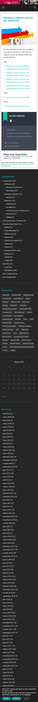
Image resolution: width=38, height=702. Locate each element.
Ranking (26, 133)
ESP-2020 (18, 319)
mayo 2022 (7, 477)
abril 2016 (6, 676)
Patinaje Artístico (15, 343)
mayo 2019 (7, 570)
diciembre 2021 (8, 493)
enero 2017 (7, 652)
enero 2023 (7, 453)
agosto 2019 (7, 560)
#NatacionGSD (16, 295)
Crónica (29, 312)
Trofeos (5, 350)
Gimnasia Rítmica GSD (9, 326)
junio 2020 (6, 526)
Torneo (5, 347)
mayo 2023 (7, 440)
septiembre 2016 (9, 666)
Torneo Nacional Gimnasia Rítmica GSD (21, 347)
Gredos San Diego (8, 329)
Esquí (25, 319)
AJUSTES (27, 695)
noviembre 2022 (8, 460)
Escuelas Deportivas (10, 224)
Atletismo (8, 184)
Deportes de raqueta (12, 240)
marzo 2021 (7, 510)
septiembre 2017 (9, 633)
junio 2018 (6, 603)
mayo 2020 (7, 530)
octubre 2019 (8, 553)
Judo (14, 333)
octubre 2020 (8, 523)
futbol (31, 319)
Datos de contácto (13, 187)
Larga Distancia (23, 333)
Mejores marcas (12, 136)
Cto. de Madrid (18, 316)
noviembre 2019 (8, 550)
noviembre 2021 (8, 497)
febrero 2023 (7, 450)
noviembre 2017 (8, 626)
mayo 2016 (7, 672)
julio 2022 (6, 470)
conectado (25, 156)
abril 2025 (6, 420)
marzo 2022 (7, 483)
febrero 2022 (7, 487)
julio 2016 (6, 669)
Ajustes (26, 698)
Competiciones (7, 312)
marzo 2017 (7, 646)
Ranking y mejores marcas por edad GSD (18, 19)
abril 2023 (6, 444)
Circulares (9, 207)
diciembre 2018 (8, 586)
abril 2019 (6, 573)
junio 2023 (6, 437)
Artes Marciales (10, 230)
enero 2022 (7, 490)
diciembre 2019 (8, 546)
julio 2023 (6, 434)
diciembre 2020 (8, 516)
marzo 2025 (7, 424)
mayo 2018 (7, 606)
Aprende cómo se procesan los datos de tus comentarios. (17, 165)
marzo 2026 (7, 417)
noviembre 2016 (8, 659)
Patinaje (7, 254)
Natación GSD (15, 340)
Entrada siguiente (13, 146)
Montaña (6, 264)
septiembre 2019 (9, 556)
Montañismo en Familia (21, 336)
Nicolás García (26, 340)
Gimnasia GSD (7, 322)
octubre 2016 (8, 662)
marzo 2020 (7, 536)
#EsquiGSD (6, 295)
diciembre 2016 (8, 656)
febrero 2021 (7, 513)
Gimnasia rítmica (19, 322)
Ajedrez (7, 227)
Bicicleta (8, 237)
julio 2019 (6, 563)
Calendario (10, 204)
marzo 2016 (7, 679)
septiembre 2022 (9, 467)
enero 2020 (7, 543)
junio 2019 (6, 566)
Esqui (6, 267)
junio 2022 (6, 473)
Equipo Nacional (7, 319)
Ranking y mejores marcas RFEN (18, 106)
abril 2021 (6, 506)
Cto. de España (7, 316)
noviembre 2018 (8, 589)
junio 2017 (6, 639)
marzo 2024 (7, 427)
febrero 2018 (7, 616)
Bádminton (14, 305)
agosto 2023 (7, 430)
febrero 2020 (7, 540)
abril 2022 (6, 480)
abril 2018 (6, 609)
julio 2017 (6, 636)
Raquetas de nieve (28, 343)
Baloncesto (9, 234)
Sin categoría (7, 277)
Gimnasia (9, 197)
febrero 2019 (7, 579)
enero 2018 (7, 619)
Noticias (9, 214)
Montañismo (9, 270)
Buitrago (5, 305)
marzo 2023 (7, 447)
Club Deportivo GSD (25, 309)
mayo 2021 (7, 503)
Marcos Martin (7, 336)
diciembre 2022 (8, 457)
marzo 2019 (7, 576)
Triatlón (7, 257)
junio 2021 (6, 500)
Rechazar (16, 698)
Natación (20, 133)
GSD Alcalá (24, 329)
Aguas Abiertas (18, 298)
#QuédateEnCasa (29, 295)
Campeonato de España (10, 309)
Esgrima (7, 244)
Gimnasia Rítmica (11, 250)
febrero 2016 (7, 682)
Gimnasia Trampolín (11, 194)
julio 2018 (6, 599)
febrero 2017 (7, 649)
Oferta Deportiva (9, 274)
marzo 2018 (7, 613)
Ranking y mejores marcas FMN (17, 97)
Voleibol (7, 260)
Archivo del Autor (11, 121)
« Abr (3, 396)
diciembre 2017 (8, 623)
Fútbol (7, 247)
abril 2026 (6, 414)
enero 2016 (7, 686)
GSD (17, 329)
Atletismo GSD (15, 302)
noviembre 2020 (8, 520)
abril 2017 (6, 643)
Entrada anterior (12, 143)
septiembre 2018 (9, 596)
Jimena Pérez (6, 333)
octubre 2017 (8, 629)
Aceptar (6, 698)
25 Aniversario (7, 298)
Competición (11, 133)
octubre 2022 (8, 463)
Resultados (10, 191)
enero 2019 (7, 583)
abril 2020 (6, 533)
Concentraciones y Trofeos (16, 211)
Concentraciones (19, 312)
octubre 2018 (8, 593)
